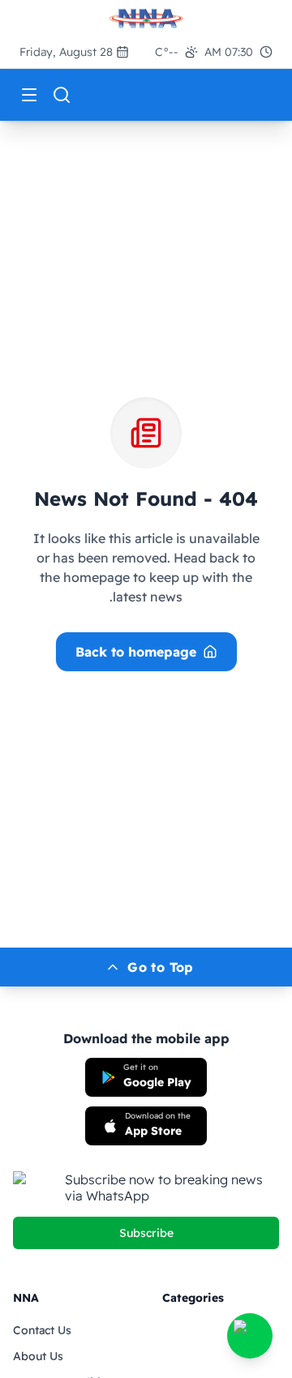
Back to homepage (135, 652)
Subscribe (146, 1233)
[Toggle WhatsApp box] (250, 1336)
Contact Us (42, 1330)
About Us (38, 1356)
